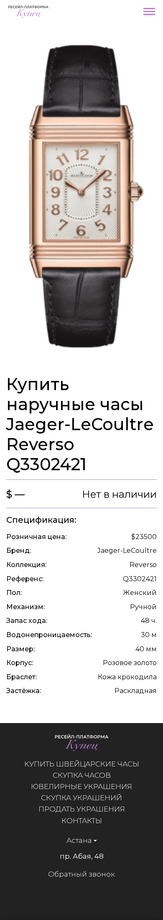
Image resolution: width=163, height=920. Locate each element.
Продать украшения (81, 809)
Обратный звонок (81, 874)
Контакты (81, 821)
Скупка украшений (81, 798)
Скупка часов (82, 775)
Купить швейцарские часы (81, 764)
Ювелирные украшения (81, 786)
